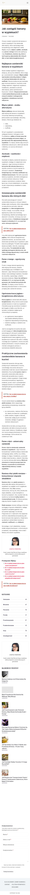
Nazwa (5, 834)
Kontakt (7, 884)
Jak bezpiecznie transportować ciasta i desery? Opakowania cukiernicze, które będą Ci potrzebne (15, 779)
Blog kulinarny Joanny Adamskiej (15, 882)
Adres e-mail (7, 839)
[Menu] (27, 3)
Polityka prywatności (18, 884)
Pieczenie (11, 36)
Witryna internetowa (8, 844)
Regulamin (15, 887)
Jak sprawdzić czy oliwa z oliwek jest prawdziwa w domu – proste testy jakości (14, 746)
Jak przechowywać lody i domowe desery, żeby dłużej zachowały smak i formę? (14, 712)
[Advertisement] (15, 803)
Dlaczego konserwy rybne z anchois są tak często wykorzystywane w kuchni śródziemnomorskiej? (14, 729)
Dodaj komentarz (8, 850)
